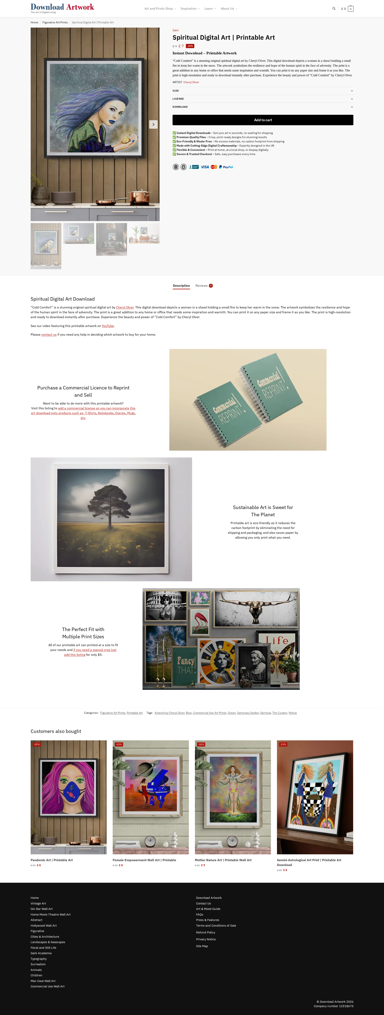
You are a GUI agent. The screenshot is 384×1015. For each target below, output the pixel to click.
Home (34, 22)
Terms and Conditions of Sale (216, 925)
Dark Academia (41, 953)
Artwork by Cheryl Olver (169, 713)
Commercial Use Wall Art (48, 986)
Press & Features (207, 920)
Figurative (37, 931)
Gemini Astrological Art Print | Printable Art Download (309, 862)
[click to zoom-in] (95, 124)
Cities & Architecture (45, 936)
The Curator (279, 713)
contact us (49, 334)
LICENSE (178, 98)
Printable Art (135, 713)
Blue (189, 713)
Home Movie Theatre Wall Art (51, 914)
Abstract (36, 920)
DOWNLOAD (180, 107)
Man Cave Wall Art (43, 981)
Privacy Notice (206, 939)
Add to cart (263, 120)
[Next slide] (153, 124)
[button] (347, 9)
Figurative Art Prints (55, 22)
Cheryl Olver (191, 82)
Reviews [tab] (203, 285)
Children (36, 975)
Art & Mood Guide (208, 909)
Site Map (202, 946)
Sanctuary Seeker (248, 713)
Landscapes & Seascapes (48, 942)
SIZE (176, 90)
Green (232, 713)
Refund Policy (205, 932)
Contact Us (203, 903)
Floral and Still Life (43, 948)
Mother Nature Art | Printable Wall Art (223, 860)
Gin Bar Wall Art (42, 909)
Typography (39, 959)
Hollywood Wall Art (44, 925)
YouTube (108, 326)
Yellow (292, 713)
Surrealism (38, 964)
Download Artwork (209, 898)
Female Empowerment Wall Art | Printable (144, 860)
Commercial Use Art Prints (209, 713)
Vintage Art (38, 903)
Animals (36, 970)
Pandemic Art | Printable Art (52, 860)
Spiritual (265, 713)
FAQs (199, 914)
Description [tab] (181, 285)
